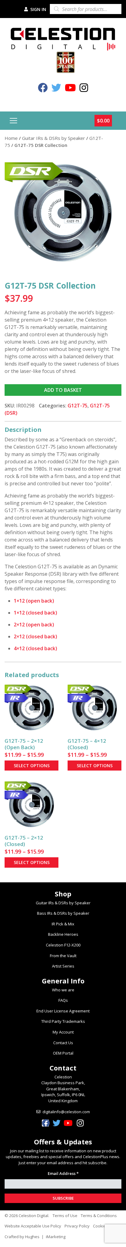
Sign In (37, 9)
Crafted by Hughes (22, 1236)
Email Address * (63, 1173)
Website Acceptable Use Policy (33, 1226)
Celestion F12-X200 (63, 945)
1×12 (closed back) (35, 612)
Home (11, 138)
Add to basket (63, 390)
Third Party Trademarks (63, 1021)
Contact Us (63, 1042)
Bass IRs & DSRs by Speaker (63, 913)
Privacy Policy (77, 1226)
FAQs (63, 1000)
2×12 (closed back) (35, 636)
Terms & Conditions (99, 1215)
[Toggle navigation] (13, 121)
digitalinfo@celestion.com (66, 1111)
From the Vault (63, 955)
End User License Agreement (63, 1011)
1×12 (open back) (34, 600)
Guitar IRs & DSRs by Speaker (53, 138)
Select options (32, 765)
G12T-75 (77, 405)
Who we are (63, 990)
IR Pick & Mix (63, 924)
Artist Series (63, 966)
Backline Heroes (63, 934)
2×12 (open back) (34, 624)
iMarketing (55, 1236)
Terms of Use (65, 1215)
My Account (63, 1032)
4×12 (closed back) (35, 648)
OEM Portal (63, 1053)
